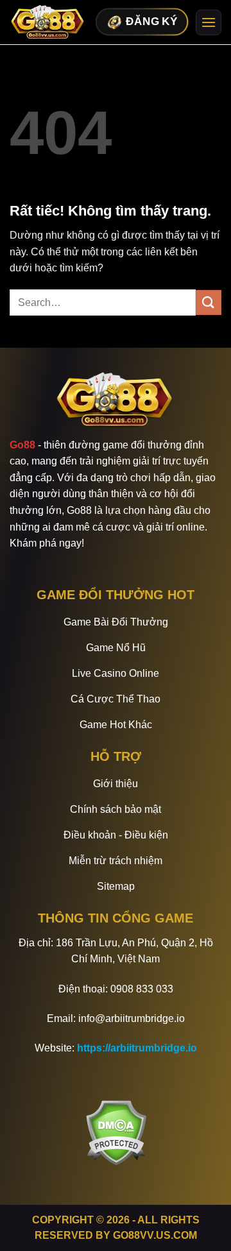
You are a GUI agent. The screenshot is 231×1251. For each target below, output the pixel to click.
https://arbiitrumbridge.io (137, 1047)
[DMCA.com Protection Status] (116, 1132)
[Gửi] (208, 302)
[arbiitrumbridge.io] (48, 22)
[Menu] (208, 22)
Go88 (22, 444)
